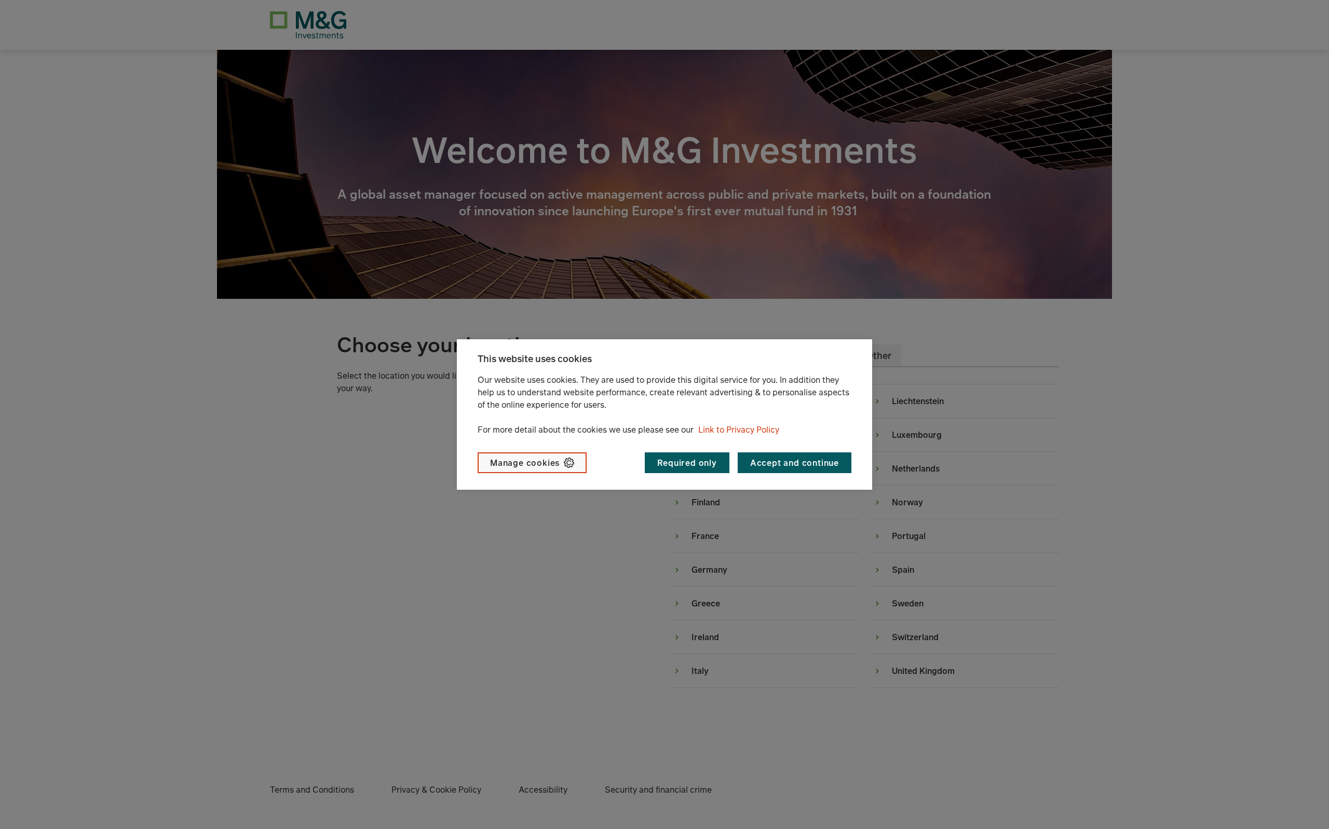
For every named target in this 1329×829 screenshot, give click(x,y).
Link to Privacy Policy (738, 429)
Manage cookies (525, 462)
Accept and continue (794, 462)
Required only (686, 462)
